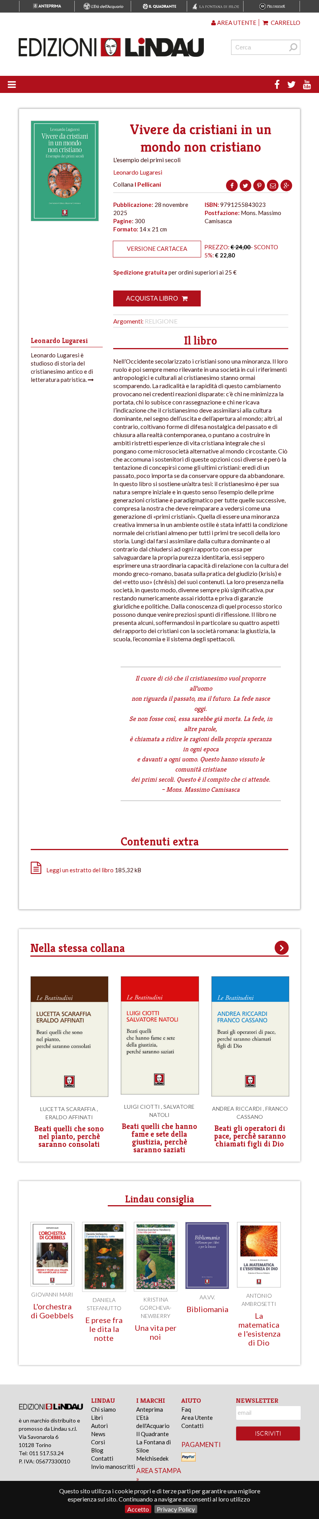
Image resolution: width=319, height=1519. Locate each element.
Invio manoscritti (113, 1466)
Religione (161, 321)
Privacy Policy (176, 1509)
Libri (97, 1417)
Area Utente (197, 1417)
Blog (97, 1450)
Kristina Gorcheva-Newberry (156, 1307)
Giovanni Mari (52, 1294)
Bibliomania (207, 1309)
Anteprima (149, 1409)
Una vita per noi (156, 1332)
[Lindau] (111, 47)
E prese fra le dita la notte (104, 1328)
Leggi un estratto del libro (80, 869)
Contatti (102, 1458)
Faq (186, 1409)
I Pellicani (148, 184)
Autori (99, 1425)
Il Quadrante (152, 1433)
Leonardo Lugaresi (137, 172)
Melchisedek (152, 1458)
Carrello (285, 22)
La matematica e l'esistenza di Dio (259, 1329)
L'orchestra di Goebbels (52, 1311)
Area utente (236, 22)
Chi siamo (103, 1409)
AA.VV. (207, 1297)
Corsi (98, 1442)
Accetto (138, 1509)
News (98, 1433)
